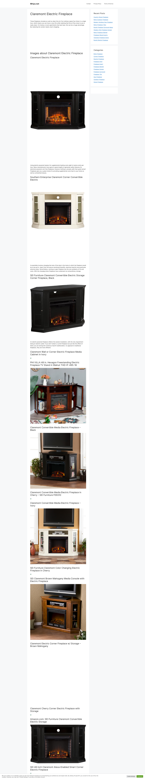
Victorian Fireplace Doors (101, 37)
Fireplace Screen (99, 69)
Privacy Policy (97, 3)
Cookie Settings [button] (131, 776)
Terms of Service (108, 3)
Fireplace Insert (98, 64)
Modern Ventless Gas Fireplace (103, 22)
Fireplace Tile (98, 74)
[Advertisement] (58, 40)
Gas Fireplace (98, 77)
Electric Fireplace (99, 59)
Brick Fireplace (98, 54)
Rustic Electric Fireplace (101, 40)
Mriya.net (34, 4)
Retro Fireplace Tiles (100, 25)
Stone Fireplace (98, 82)
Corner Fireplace (99, 56)
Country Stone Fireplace (101, 17)
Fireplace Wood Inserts (101, 35)
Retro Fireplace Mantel (100, 32)
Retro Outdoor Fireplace (101, 19)
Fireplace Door (98, 61)
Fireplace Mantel (99, 66)
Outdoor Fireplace (99, 79)
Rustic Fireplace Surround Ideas (103, 27)
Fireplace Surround (99, 72)
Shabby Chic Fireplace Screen (103, 30)
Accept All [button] (139, 776)
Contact (88, 3)
